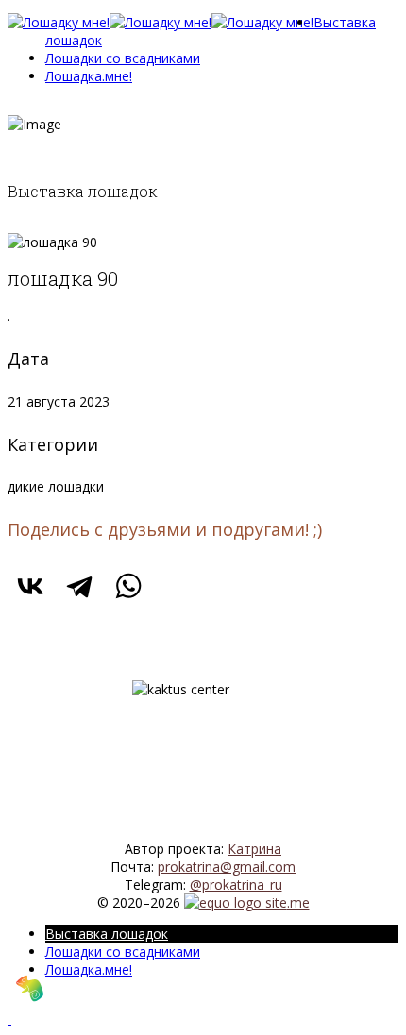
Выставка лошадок (106, 934)
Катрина (254, 849)
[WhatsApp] (128, 586)
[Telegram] (79, 586)
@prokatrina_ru (236, 884)
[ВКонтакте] (30, 586)
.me (298, 902)
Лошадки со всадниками (122, 58)
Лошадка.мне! (88, 76)
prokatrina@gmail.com (227, 867)
